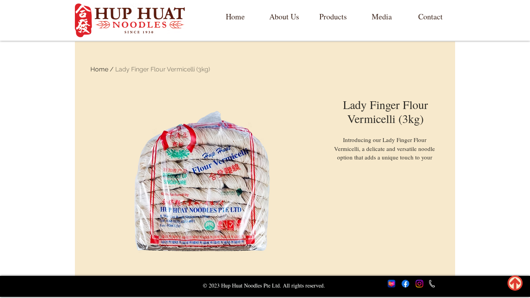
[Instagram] (419, 284)
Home (99, 69)
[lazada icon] (391, 284)
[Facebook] (405, 284)
